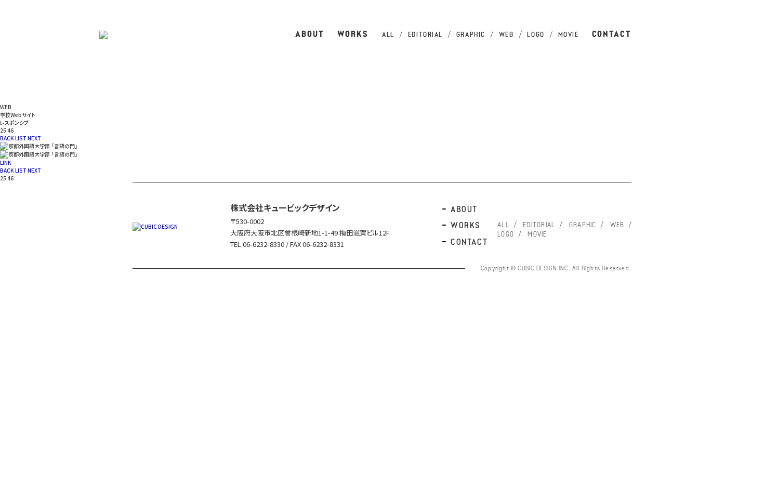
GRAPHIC (470, 35)
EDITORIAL (425, 35)
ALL (388, 35)
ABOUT (309, 35)
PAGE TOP (746, 181)
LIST (21, 138)
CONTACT (611, 35)
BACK (7, 138)
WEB (506, 35)
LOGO (535, 35)
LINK (5, 162)
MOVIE (568, 35)
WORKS (353, 35)
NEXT (34, 138)
